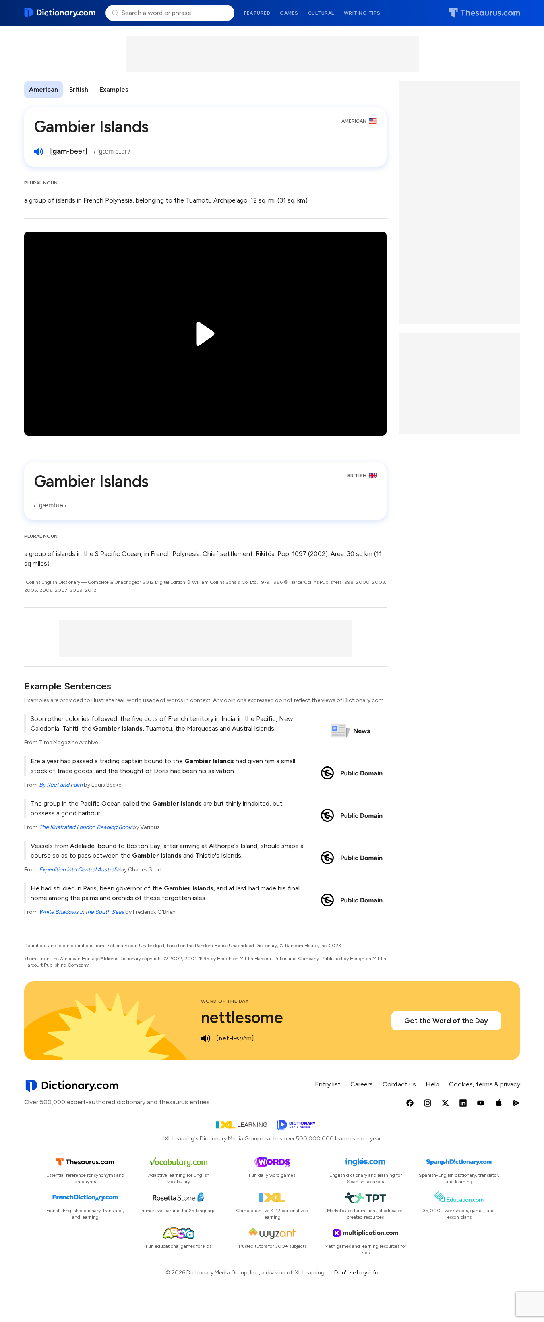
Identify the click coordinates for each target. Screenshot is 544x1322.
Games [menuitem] (289, 13)
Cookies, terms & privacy (484, 1084)
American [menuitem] (43, 89)
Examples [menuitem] (113, 89)
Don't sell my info (356, 1272)
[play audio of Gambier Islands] (38, 152)
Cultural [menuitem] (321, 13)
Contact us (399, 1084)
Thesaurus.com (484, 13)
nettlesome (242, 1017)
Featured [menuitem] (257, 13)
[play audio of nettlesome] (206, 1038)
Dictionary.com (60, 13)
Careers (361, 1084)
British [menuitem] (78, 89)
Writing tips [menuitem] (362, 13)
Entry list (328, 1084)
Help (432, 1084)
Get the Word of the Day (446, 1020)
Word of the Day (225, 1001)
